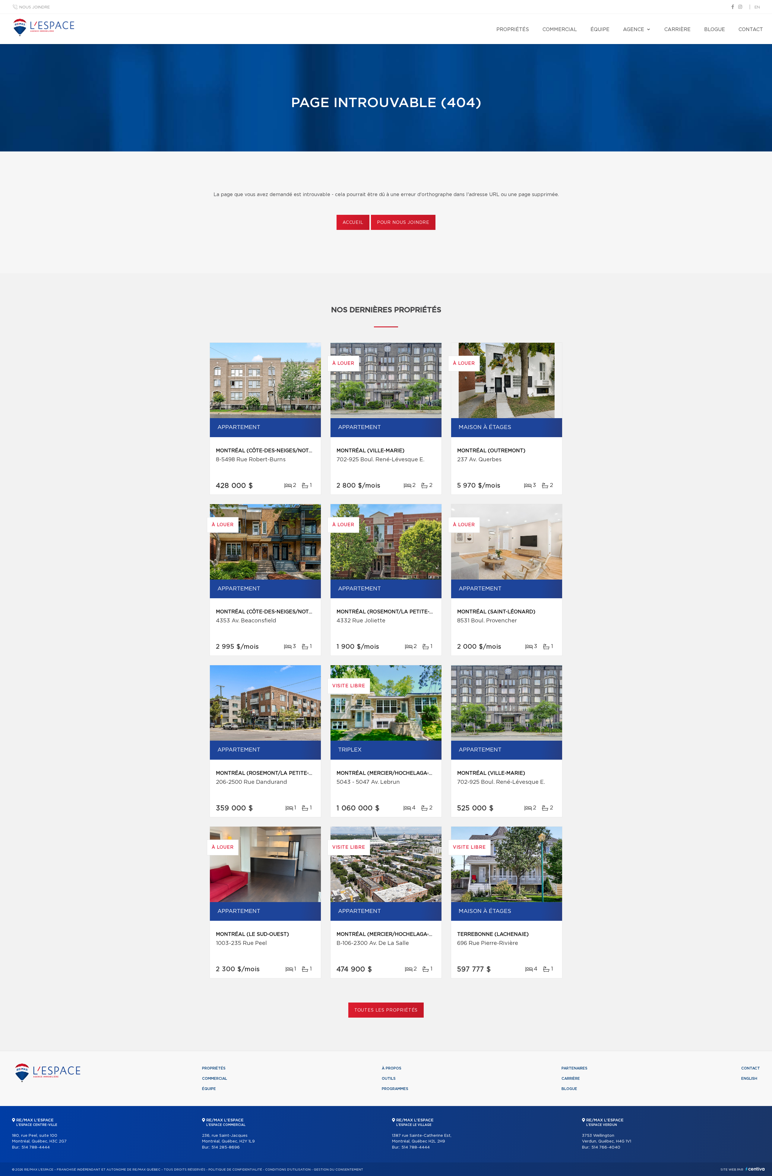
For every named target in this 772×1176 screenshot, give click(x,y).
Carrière (677, 29)
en (757, 7)
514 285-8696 (225, 1147)
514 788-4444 (35, 1147)
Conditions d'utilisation (288, 1169)
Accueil (353, 223)
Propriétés (512, 29)
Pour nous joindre (403, 223)
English (749, 1078)
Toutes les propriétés (386, 1010)
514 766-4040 (605, 1147)
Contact (751, 29)
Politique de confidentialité (235, 1169)
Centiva (755, 1169)
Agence (633, 29)
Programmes (395, 1089)
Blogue (714, 29)
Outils (389, 1078)
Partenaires (574, 1068)
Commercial (560, 29)
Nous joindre (34, 7)
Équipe (599, 29)
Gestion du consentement (338, 1169)
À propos (391, 1068)
